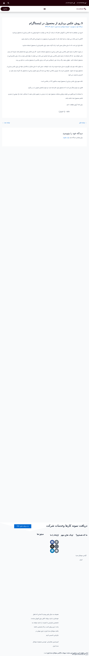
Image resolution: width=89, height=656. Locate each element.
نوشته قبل (83, 122)
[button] (8, 3)
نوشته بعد (6, 122)
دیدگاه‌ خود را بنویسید (76, 27)
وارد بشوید (66, 138)
